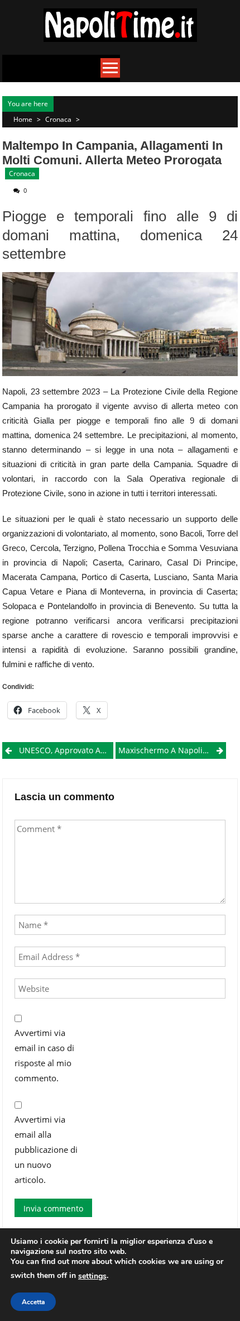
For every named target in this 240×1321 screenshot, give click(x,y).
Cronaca (58, 119)
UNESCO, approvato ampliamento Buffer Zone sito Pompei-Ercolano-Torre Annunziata (66, 750)
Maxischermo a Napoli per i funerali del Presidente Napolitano (172, 750)
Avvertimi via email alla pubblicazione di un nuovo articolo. (46, 1149)
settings (92, 1276)
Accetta (33, 1302)
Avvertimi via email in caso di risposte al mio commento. (44, 1055)
